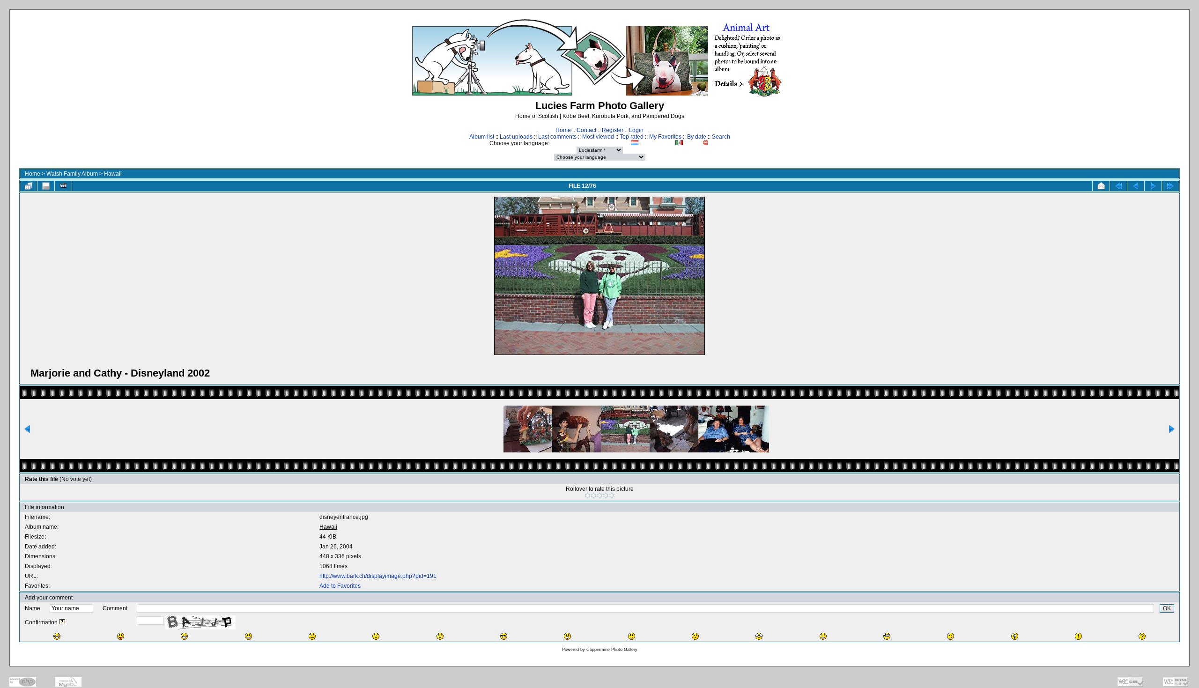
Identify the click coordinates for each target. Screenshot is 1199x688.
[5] (612, 495)
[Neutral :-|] (312, 636)
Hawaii (113, 173)
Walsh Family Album (72, 173)
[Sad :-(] (375, 636)
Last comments (557, 136)
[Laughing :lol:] (56, 636)
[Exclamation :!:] (1078, 636)
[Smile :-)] (248, 636)
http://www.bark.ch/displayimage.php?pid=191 (378, 576)
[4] (606, 495)
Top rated (632, 136)
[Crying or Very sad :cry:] (440, 636)
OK (1167, 608)
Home (563, 130)
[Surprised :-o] (567, 636)
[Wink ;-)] (950, 636)
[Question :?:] (1142, 636)
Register (612, 130)
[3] (600, 495)
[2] (594, 495)
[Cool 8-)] (503, 636)
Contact (586, 130)
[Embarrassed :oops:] (695, 636)
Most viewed (598, 136)
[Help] (62, 622)
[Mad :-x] (823, 636)
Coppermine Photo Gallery (611, 649)
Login (636, 130)
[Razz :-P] (120, 636)
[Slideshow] (63, 186)
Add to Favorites (340, 586)
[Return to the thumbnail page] (28, 186)
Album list (481, 136)
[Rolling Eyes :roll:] (886, 636)
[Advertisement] (1122, 185)
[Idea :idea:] (1014, 636)
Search (721, 136)
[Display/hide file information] (45, 186)
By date (696, 136)
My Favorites (665, 136)
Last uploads (516, 136)
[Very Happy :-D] (184, 636)
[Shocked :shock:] (758, 636)
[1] (588, 495)
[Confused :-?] (631, 636)
